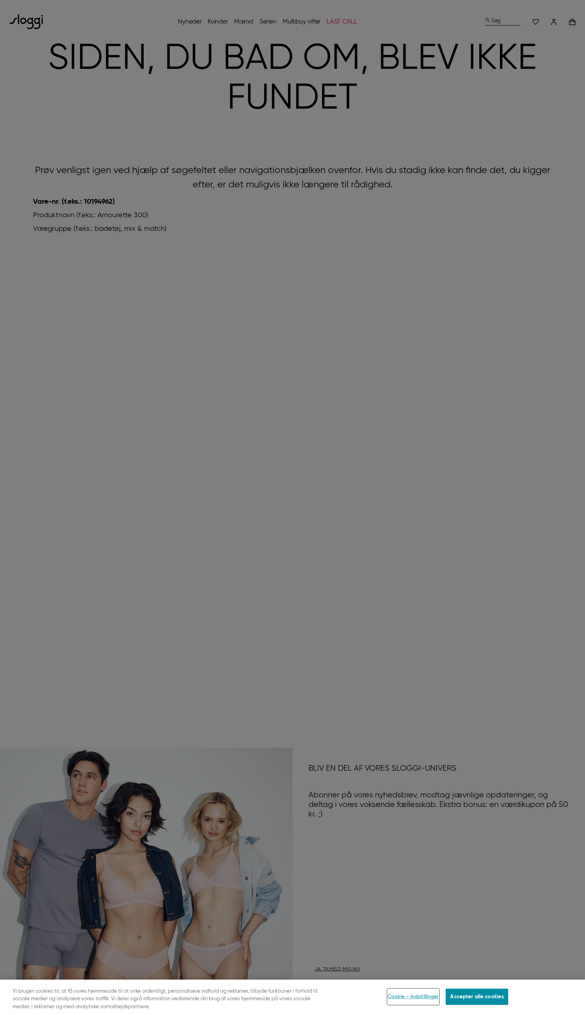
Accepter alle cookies (477, 996)
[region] (292, 997)
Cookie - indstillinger (413, 996)
